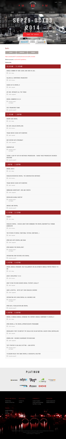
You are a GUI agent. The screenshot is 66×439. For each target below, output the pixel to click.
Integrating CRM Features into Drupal (18, 256)
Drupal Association (30, 430)
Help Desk (22, 398)
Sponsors (52, 12)
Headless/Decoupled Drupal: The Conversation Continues (23, 176)
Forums (20, 402)
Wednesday (22, 52)
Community (42, 12)
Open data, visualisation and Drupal (17, 306)
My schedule (32, 56)
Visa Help (7, 413)
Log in (56, 2)
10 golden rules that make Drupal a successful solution (24, 354)
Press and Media (10, 398)
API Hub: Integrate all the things (16, 92)
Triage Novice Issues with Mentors (17, 133)
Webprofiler (10, 147)
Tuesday (10, 52)
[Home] (33, 10)
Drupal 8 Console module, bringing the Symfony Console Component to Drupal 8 (30, 317)
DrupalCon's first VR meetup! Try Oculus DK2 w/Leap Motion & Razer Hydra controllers (33, 331)
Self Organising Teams (13, 107)
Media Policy (8, 400)
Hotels (6, 412)
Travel (7, 408)
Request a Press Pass (9, 402)
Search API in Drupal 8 (13, 85)
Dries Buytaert (40, 432)
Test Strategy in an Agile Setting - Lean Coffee (21, 345)
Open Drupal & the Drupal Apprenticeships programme (23, 324)
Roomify (9, 217)
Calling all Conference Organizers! (17, 78)
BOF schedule (17, 56)
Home (12, 12)
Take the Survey (33, 34)
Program (32, 12)
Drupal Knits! (11, 169)
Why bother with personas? (15, 140)
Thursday (33, 52)
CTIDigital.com (37, 433)
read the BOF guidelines (20, 59)
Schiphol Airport (8, 410)
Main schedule (9, 56)
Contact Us (21, 400)
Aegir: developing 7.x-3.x (14, 276)
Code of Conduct (36, 400)
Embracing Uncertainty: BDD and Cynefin (18, 190)
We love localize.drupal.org (15, 126)
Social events (24, 56)
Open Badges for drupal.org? (15, 247)
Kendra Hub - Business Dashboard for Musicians (21, 338)
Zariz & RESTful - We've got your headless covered (22, 290)
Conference (21, 12)
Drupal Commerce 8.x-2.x (14, 99)
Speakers (49, 398)
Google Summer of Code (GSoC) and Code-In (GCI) (21, 71)
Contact (60, 2)
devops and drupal (12, 119)
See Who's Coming (37, 404)
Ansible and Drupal (12, 206)
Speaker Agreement (50, 400)
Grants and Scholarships (38, 402)
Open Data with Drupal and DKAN (16, 240)
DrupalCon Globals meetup (14, 197)
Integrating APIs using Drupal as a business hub (21, 297)
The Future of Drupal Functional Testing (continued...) (23, 233)
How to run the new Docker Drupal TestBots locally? (23, 283)
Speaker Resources (50, 402)
